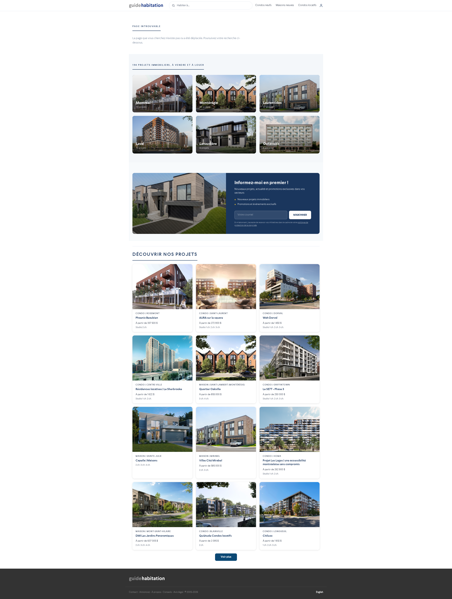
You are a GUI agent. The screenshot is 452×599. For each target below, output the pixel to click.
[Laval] (162, 135)
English (319, 592)
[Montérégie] (226, 94)
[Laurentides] (290, 94)
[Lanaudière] (226, 135)
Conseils (167, 592)
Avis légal (178, 592)
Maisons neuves (285, 5)
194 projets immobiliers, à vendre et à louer (168, 65)
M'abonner (300, 215)
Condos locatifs (307, 5)
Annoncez (144, 592)
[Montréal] (162, 94)
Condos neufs (263, 5)
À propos (156, 592)
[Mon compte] (321, 5)
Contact (133, 592)
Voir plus (226, 557)
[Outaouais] (290, 135)
